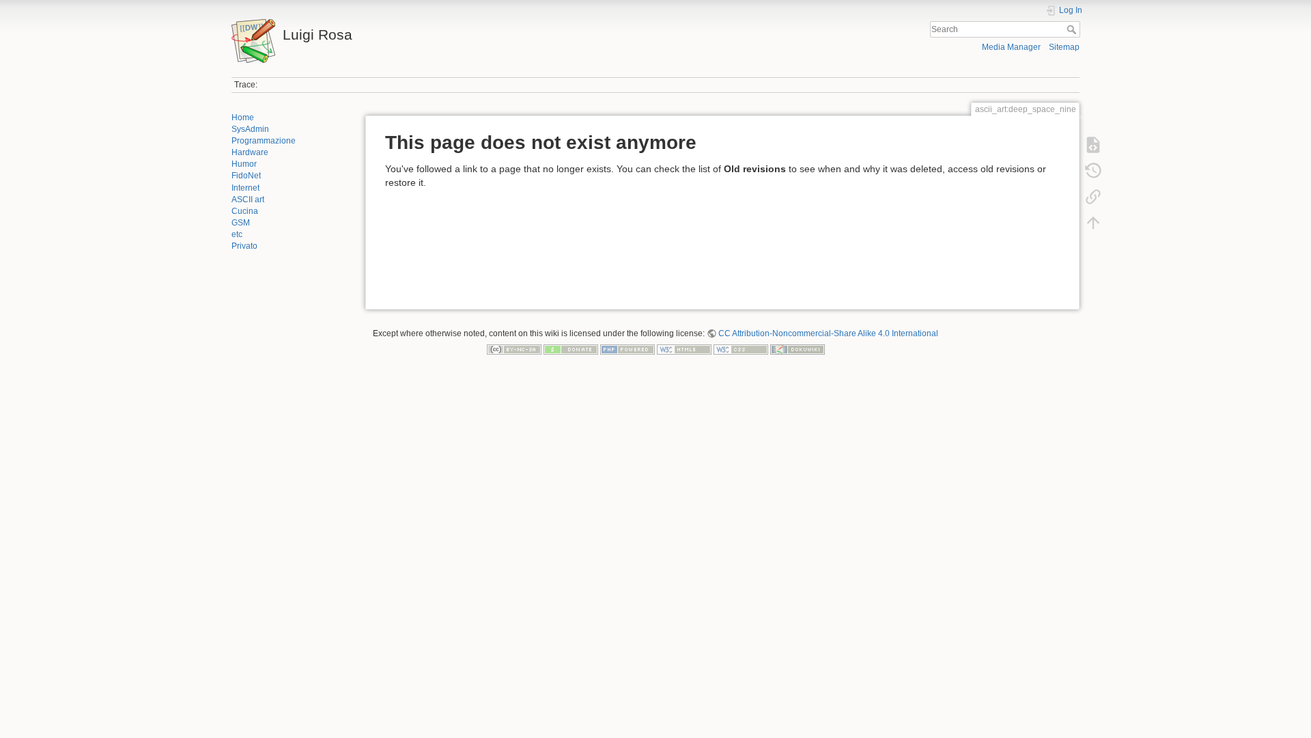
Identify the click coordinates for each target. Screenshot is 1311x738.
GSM (240, 223)
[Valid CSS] (741, 349)
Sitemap (1064, 47)
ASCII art (247, 199)
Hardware (249, 152)
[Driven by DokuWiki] (797, 349)
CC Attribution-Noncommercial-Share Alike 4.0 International (828, 333)
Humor (244, 164)
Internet (245, 188)
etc (236, 234)
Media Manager (1011, 47)
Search (1073, 29)
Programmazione (263, 141)
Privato (244, 246)
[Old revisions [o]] (1093, 171)
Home (242, 117)
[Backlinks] (1093, 197)
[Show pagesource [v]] (1093, 145)
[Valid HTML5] (684, 349)
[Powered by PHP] (627, 349)
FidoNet (246, 175)
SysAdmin (250, 129)
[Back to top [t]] (1093, 223)
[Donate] (571, 349)
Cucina (244, 211)
